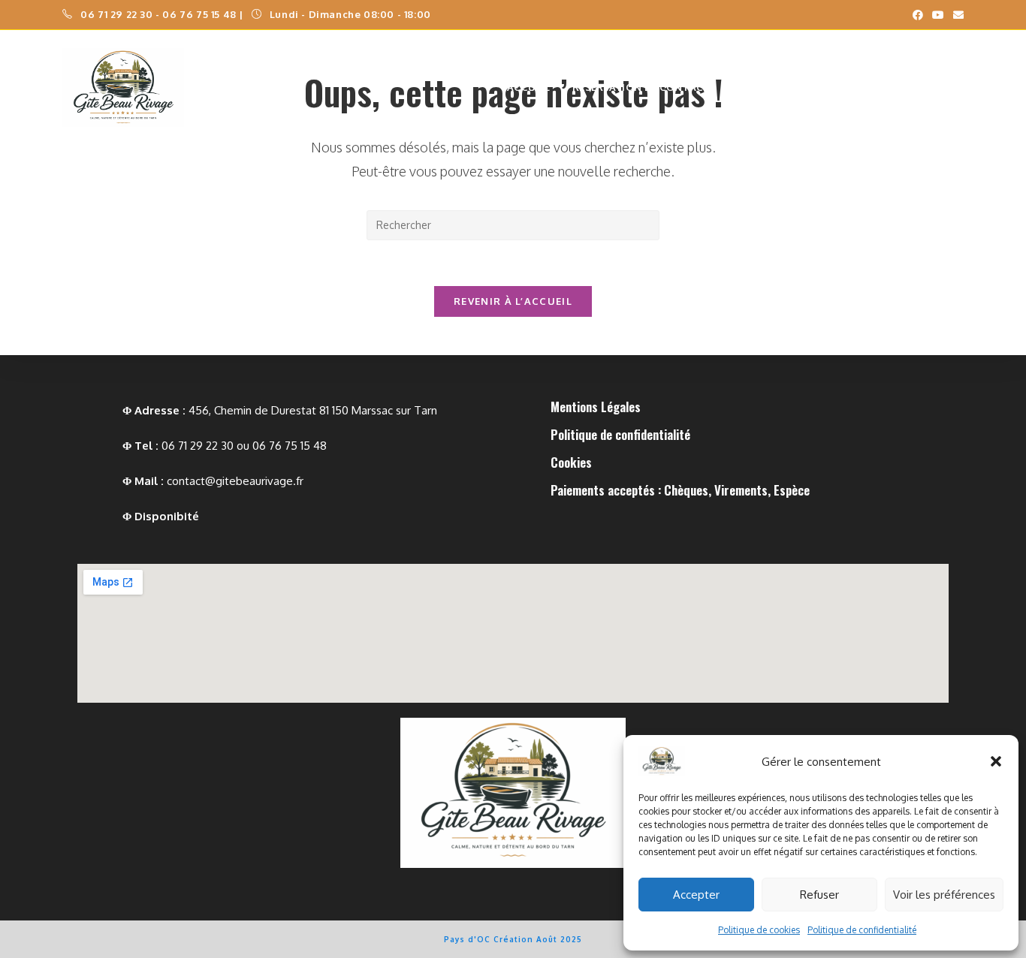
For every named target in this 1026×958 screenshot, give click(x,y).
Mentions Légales (596, 406)
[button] (995, 761)
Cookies (571, 462)
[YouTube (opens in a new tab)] (938, 15)
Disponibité (166, 516)
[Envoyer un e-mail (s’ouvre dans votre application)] (956, 15)
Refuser (819, 894)
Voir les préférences (944, 894)
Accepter (696, 894)
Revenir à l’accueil (513, 301)
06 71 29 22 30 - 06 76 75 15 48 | (163, 14)
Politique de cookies (759, 929)
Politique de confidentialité (861, 929)
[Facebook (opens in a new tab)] (918, 15)
